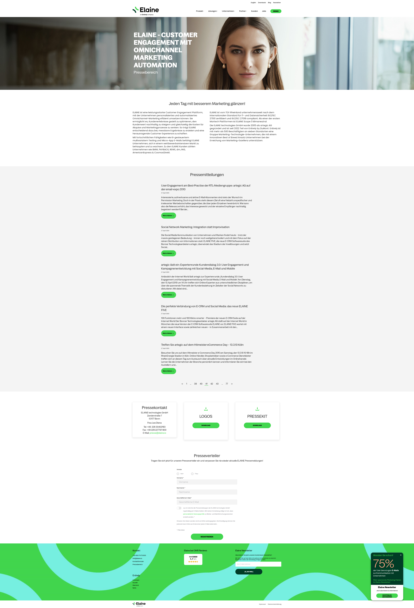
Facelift (135, 583)
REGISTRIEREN (207, 537)
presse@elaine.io (158, 433)
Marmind (136, 585)
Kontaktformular (138, 561)
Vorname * (180, 478)
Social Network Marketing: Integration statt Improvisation (195, 227)
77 (227, 383)
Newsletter (277, 3)
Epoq (134, 588)
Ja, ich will (248, 572)
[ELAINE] (193, 564)
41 (206, 383)
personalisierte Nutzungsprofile (193, 514)
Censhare (136, 580)
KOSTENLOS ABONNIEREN (387, 596)
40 (201, 383)
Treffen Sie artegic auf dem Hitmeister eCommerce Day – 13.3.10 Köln (202, 344)
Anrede (179, 469)
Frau (196, 474)
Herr (181, 474)
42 (211, 383)
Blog (269, 3)
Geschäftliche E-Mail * (184, 498)
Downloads (262, 3)
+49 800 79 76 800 (139, 555)
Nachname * (181, 488)
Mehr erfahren (167, 215)
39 (195, 383)
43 (217, 383)
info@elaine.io (137, 558)
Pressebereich (138, 564)
